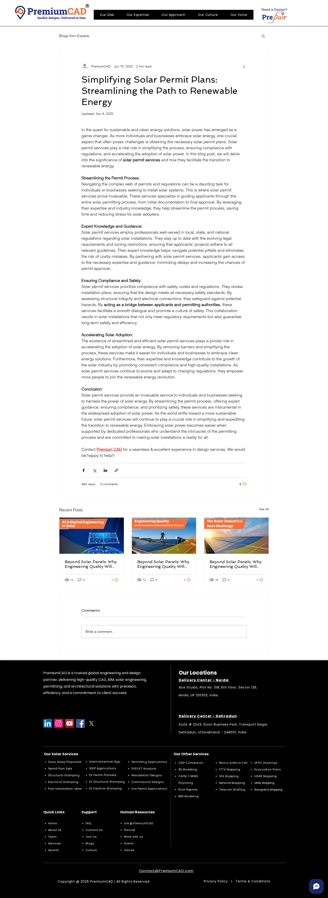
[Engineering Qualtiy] (164, 536)
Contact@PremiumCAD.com (166, 870)
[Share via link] (116, 470)
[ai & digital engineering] (91, 536)
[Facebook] (80, 723)
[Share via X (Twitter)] (94, 470)
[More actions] (244, 66)
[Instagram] (58, 723)
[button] (263, 36)
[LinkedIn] (47, 723)
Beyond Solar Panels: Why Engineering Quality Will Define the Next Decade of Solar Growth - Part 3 (91, 564)
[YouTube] (69, 723)
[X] (91, 723)
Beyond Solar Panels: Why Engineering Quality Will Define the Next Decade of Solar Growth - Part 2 (163, 564)
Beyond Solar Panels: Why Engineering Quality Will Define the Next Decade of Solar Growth (236, 564)
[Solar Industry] (236, 536)
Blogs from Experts (74, 36)
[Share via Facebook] (83, 470)
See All (264, 509)
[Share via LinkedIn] (105, 470)
